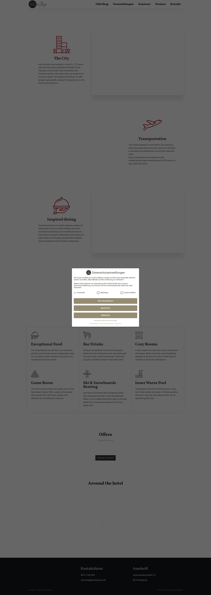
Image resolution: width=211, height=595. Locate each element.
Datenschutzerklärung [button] (106, 323)
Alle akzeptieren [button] (105, 301)
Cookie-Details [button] (94, 323)
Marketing (104, 293)
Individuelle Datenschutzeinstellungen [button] (105, 320)
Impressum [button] (118, 323)
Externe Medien (130, 293)
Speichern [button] (105, 308)
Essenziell (80, 293)
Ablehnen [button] (105, 315)
